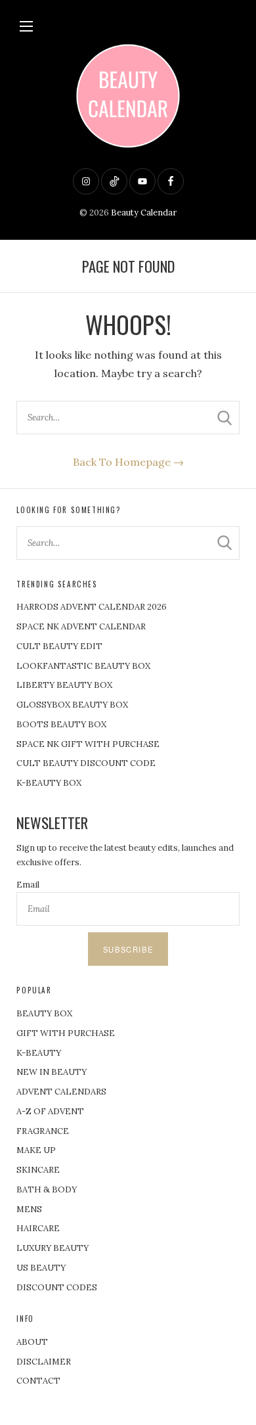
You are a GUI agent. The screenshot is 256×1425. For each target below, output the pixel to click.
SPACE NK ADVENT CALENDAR (81, 626)
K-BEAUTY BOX (48, 782)
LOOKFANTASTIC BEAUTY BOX (83, 665)
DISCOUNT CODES (56, 1287)
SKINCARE (38, 1169)
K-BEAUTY (38, 1052)
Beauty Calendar (144, 212)
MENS (29, 1209)
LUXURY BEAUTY (52, 1248)
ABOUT (32, 1341)
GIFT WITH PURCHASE (65, 1033)
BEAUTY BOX (44, 1013)
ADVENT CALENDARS (61, 1091)
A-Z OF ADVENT (50, 1111)
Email (27, 884)
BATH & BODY (46, 1189)
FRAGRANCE (42, 1131)
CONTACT (38, 1380)
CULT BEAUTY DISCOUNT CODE (86, 763)
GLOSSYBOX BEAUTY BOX (72, 704)
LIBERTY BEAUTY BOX (64, 684)
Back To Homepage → (128, 461)
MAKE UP (36, 1150)
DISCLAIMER (43, 1361)
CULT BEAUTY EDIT (59, 646)
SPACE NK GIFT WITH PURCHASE (88, 744)
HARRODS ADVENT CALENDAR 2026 (91, 606)
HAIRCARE (38, 1228)
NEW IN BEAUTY (51, 1071)
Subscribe (128, 949)
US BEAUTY (41, 1267)
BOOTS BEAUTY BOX (61, 724)
